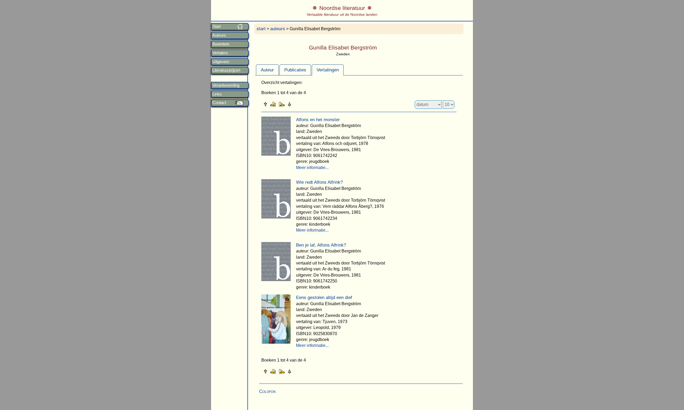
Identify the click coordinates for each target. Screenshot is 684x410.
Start (216, 26)
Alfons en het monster (318, 119)
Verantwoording (225, 85)
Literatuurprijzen (226, 70)
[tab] (267, 69)
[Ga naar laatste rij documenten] (303, 104)
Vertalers (220, 53)
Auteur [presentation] (267, 69)
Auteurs (219, 35)
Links (217, 94)
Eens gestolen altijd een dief (324, 297)
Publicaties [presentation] (295, 69)
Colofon (267, 391)
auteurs (277, 28)
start (261, 28)
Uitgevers (220, 62)
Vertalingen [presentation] (328, 69)
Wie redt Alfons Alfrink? (319, 182)
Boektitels (221, 44)
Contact (219, 103)
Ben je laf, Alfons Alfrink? (321, 245)
